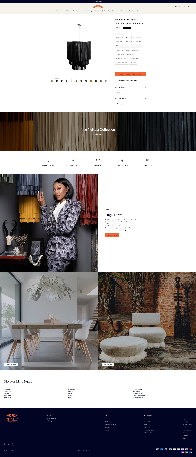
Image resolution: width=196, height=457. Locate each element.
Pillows (97, 11)
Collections (59, 11)
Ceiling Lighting (137, 389)
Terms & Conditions (149, 430)
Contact (107, 430)
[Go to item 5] (71, 80)
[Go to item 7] (81, 80)
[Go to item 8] (86, 80)
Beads (70, 393)
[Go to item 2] (57, 80)
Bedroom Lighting (138, 397)
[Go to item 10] (96, 80)
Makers (185, 438)
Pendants (6, 393)
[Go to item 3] (62, 80)
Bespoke (185, 435)
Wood (70, 395)
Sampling (147, 427)
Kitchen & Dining (87, 11)
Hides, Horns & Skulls (74, 389)
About (138, 11)
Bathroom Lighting (138, 393)
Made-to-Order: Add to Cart (130, 74)
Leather (70, 391)
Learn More (112, 235)
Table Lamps (7, 397)
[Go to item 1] (52, 80)
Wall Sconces (7, 391)
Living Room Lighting (139, 395)
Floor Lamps (7, 395)
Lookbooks (147, 422)
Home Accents (112, 11)
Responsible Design (110, 424)
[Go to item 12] (106, 80)
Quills (70, 397)
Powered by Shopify (89, 450)
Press (106, 422)
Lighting (68, 11)
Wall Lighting (136, 391)
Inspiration (147, 419)
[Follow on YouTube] (12, 444)
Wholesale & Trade (149, 433)
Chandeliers (11, 364)
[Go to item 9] (91, 80)
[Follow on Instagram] (4, 444)
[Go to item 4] (66, 80)
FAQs (145, 424)
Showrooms (108, 427)
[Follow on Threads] (8, 444)
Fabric (103, 11)
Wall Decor (123, 11)
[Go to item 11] (101, 80)
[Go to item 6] (76, 80)
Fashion (131, 11)
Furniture (75, 11)
